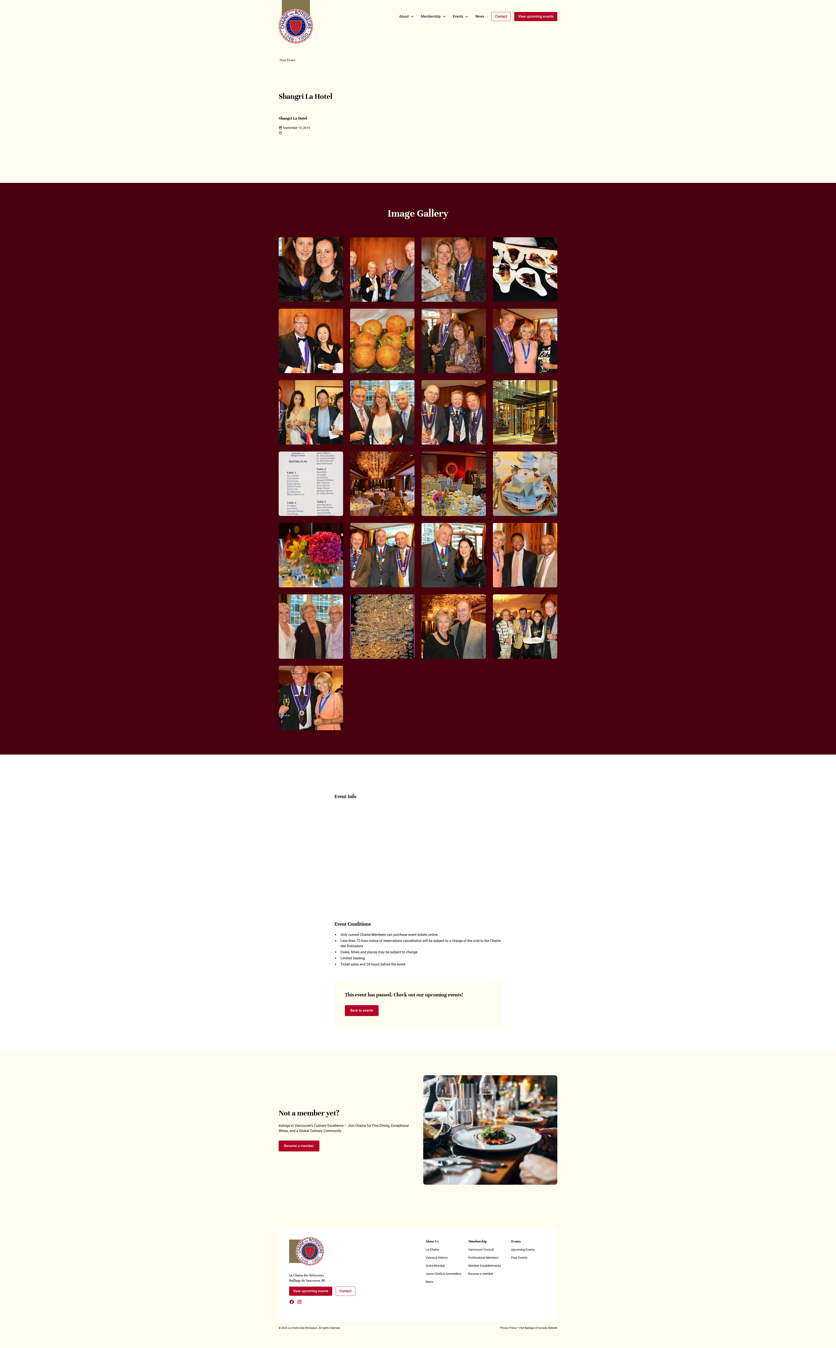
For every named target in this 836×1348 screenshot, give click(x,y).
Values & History (437, 1257)
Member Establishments (484, 1265)
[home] (296, 22)
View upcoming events (535, 16)
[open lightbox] (311, 269)
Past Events (519, 1257)
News (479, 16)
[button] (406, 16)
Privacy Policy (508, 1327)
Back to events (361, 1010)
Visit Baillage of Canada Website (538, 1327)
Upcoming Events (523, 1249)
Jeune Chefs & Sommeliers (443, 1274)
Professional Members (483, 1257)
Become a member (299, 1146)
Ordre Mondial (435, 1265)
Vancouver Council (481, 1249)
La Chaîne (432, 1249)
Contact (501, 16)
